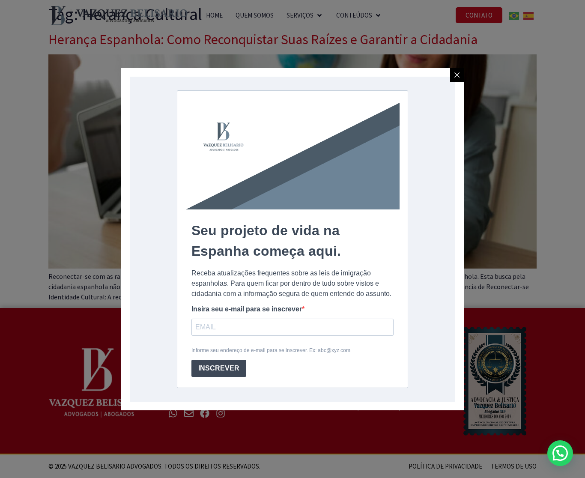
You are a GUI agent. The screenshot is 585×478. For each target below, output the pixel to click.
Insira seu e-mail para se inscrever (246, 309)
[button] (560, 453)
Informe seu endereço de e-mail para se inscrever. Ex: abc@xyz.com (270, 350)
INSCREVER (218, 368)
